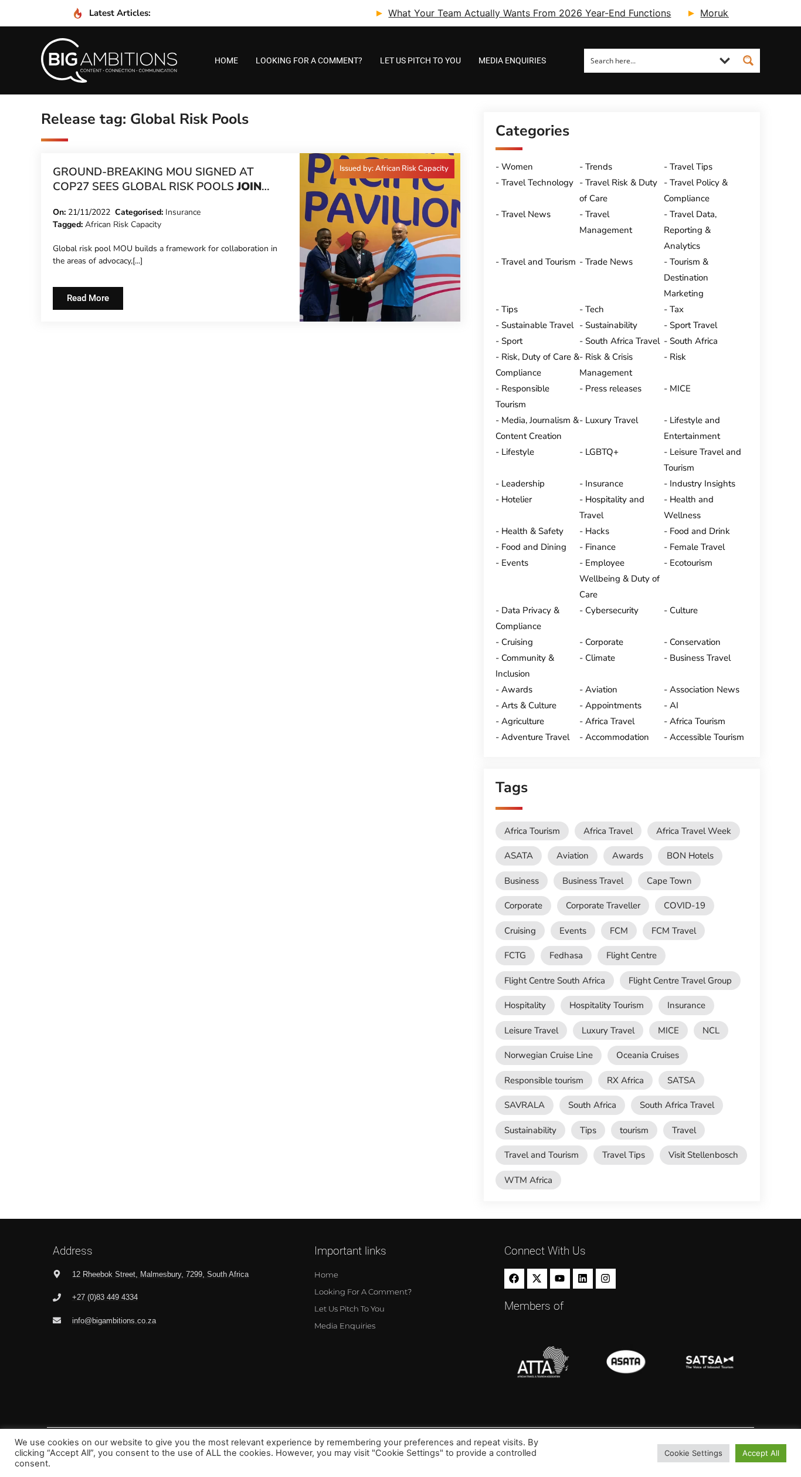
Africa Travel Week (693, 831)
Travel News (526, 214)
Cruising (517, 642)
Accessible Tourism (707, 737)
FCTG (515, 955)
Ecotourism (691, 563)
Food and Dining (533, 547)
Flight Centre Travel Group (680, 980)
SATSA (681, 1080)
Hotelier (516, 499)
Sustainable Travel (537, 325)
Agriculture (522, 721)
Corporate (604, 642)
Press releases (613, 388)
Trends (598, 167)
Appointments (613, 705)
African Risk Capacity (123, 224)
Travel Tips (691, 167)
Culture (684, 610)
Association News (704, 689)
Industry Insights (702, 483)
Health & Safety (532, 531)
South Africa (694, 341)
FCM (619, 931)
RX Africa (625, 1080)
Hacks (597, 531)
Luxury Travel (611, 420)
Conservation (695, 642)
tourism (634, 1130)
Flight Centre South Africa (554, 980)
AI (674, 705)
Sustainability (611, 325)
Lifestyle (517, 452)
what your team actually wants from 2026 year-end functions (503, 13)
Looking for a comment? (309, 60)
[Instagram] (606, 1279)
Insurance (183, 212)
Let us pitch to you (420, 60)
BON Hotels (690, 855)
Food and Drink (700, 531)
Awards (516, 689)
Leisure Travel (531, 1030)
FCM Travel (673, 931)
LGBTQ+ (602, 452)
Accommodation (617, 737)
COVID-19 (684, 905)
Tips (509, 309)
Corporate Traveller (603, 905)
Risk (678, 357)
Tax (677, 309)
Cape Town (669, 881)
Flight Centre (631, 955)
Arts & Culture (528, 705)
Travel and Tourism (538, 262)
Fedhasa (566, 955)
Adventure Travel (535, 737)
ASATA (518, 855)
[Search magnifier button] (748, 60)
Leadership (523, 483)
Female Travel (697, 547)
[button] (394, 168)
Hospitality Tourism (606, 1005)
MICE (680, 388)
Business (521, 881)
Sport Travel (693, 325)
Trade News (609, 262)
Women (517, 167)
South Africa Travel (622, 341)
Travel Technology (537, 182)
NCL (710, 1030)
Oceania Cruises (647, 1055)
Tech (594, 309)
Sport (511, 341)
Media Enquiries (512, 60)
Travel (684, 1130)
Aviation (601, 689)
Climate (600, 658)
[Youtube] (560, 1279)
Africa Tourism (697, 721)
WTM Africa (528, 1180)
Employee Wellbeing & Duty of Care (619, 578)
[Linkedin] (583, 1279)
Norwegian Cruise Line (548, 1055)
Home (226, 60)
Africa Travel (609, 721)
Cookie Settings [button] (693, 1453)
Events (514, 563)
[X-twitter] (537, 1279)
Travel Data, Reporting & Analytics (690, 230)
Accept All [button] (760, 1453)
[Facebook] (514, 1279)
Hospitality (525, 1005)
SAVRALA (524, 1105)
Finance (600, 547)
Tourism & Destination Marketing (686, 277)
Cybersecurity (612, 610)
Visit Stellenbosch (703, 1155)
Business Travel (700, 658)
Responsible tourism (543, 1080)
